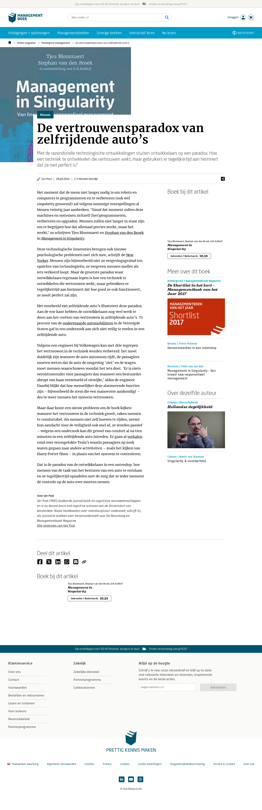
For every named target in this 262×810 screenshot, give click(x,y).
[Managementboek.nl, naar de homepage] (25, 21)
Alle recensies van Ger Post (56, 525)
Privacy (107, 764)
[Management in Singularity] (180, 216)
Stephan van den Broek (124, 232)
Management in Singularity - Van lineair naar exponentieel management (191, 374)
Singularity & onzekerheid (186, 461)
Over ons (14, 672)
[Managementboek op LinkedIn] (121, 779)
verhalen (134, 436)
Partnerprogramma (22, 727)
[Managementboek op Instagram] (140, 779)
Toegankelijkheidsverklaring (187, 764)
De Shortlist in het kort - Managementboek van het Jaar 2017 (192, 289)
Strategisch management (55, 42)
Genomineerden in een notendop (191, 348)
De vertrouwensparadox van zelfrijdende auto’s (102, 42)
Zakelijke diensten (86, 672)
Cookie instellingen (149, 764)
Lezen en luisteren (21, 703)
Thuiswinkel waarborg (25, 764)
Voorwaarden (17, 687)
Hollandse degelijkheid (190, 407)
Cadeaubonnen (84, 687)
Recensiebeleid (19, 719)
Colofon (89, 764)
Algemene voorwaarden (61, 764)
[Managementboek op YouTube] (131, 779)
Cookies (124, 764)
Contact (13, 680)
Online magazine (26, 42)
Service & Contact (224, 764)
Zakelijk (79, 663)
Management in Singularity (62, 238)
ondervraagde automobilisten (88, 323)
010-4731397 (245, 33)
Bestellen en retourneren (26, 695)
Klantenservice (20, 663)
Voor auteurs (17, 711)
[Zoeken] (167, 17)
